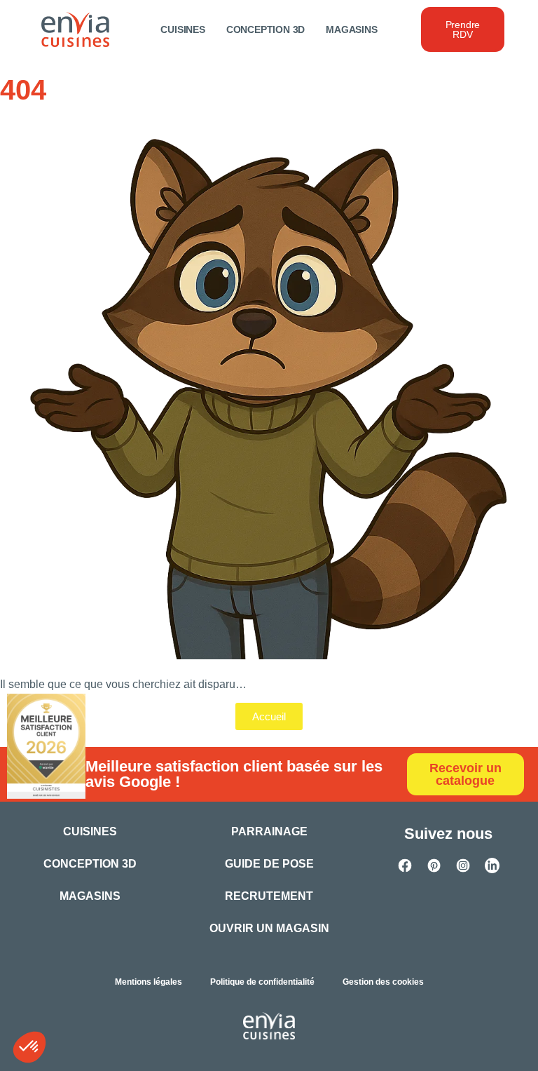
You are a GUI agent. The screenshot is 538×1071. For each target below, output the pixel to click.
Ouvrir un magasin (269, 928)
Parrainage (269, 831)
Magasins (351, 29)
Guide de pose (269, 864)
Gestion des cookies (383, 982)
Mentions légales (148, 982)
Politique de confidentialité (262, 982)
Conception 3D (265, 29)
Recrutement (269, 896)
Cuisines (182, 29)
